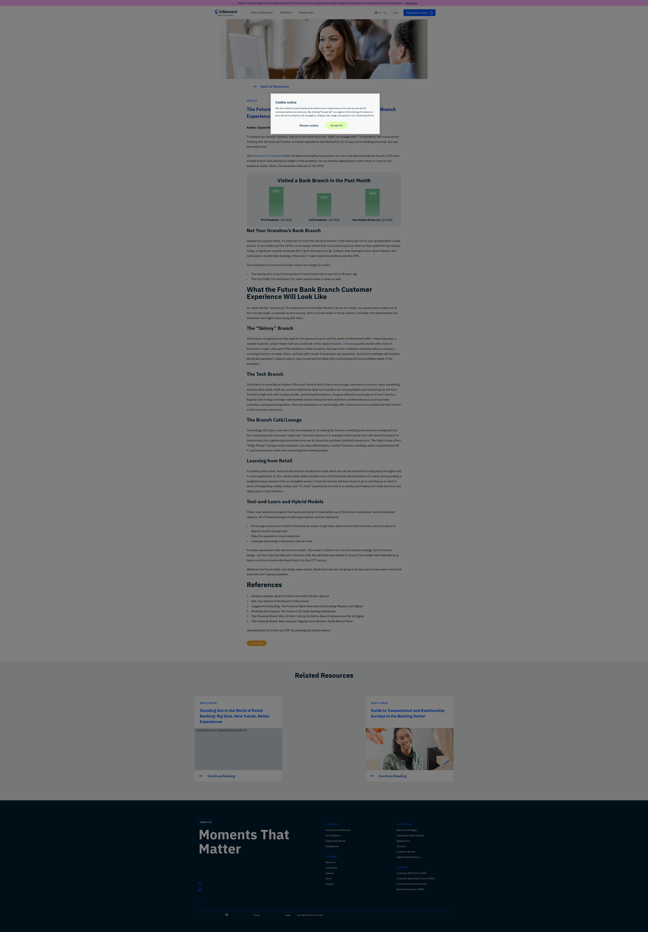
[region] (325, 113)
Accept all (336, 125)
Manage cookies (309, 125)
